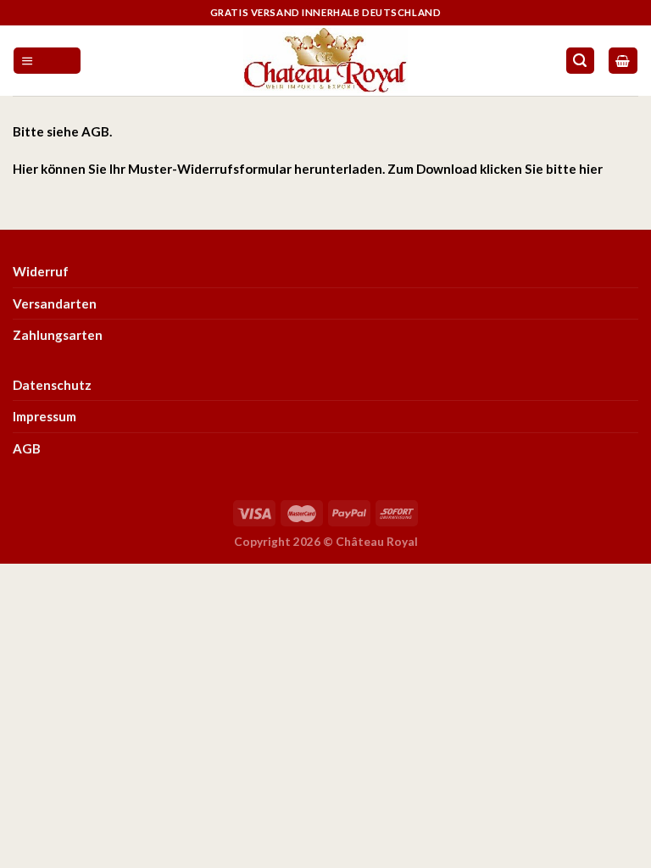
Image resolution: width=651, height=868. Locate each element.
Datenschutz (52, 384)
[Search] (580, 60)
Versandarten (55, 303)
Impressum (44, 416)
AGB (95, 131)
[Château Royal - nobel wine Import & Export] (326, 60)
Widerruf (41, 271)
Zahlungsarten (58, 334)
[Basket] (623, 60)
